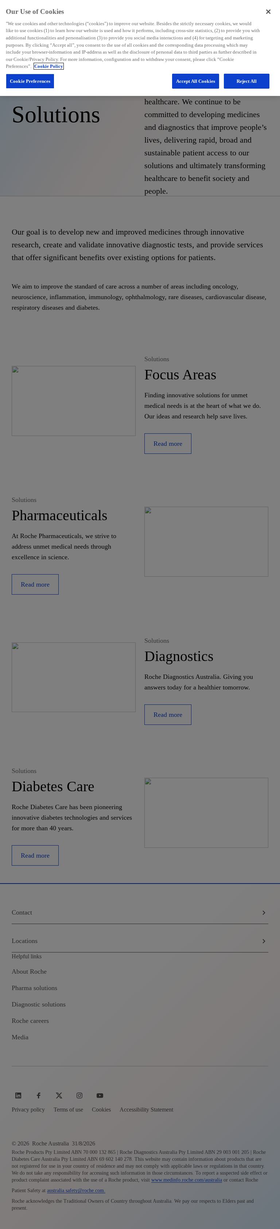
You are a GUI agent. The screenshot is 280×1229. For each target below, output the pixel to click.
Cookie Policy (48, 66)
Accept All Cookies (195, 81)
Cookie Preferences (30, 81)
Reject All (247, 81)
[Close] (268, 12)
